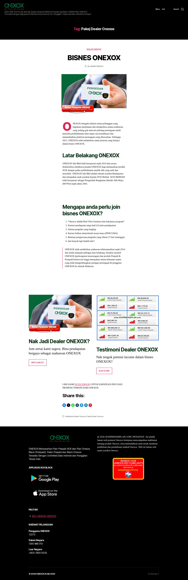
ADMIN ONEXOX (96, 66)
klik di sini (104, 371)
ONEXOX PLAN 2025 (45, 574)
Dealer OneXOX (94, 49)
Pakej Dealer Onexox (95, 416)
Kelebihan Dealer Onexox (75, 416)
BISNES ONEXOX (93, 57)
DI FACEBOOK (82, 384)
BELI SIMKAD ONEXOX (44, 516)
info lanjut (37, 362)
